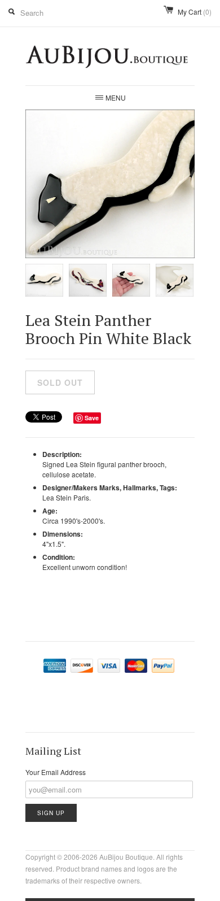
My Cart (195, 11)
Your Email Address (55, 772)
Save (92, 417)
